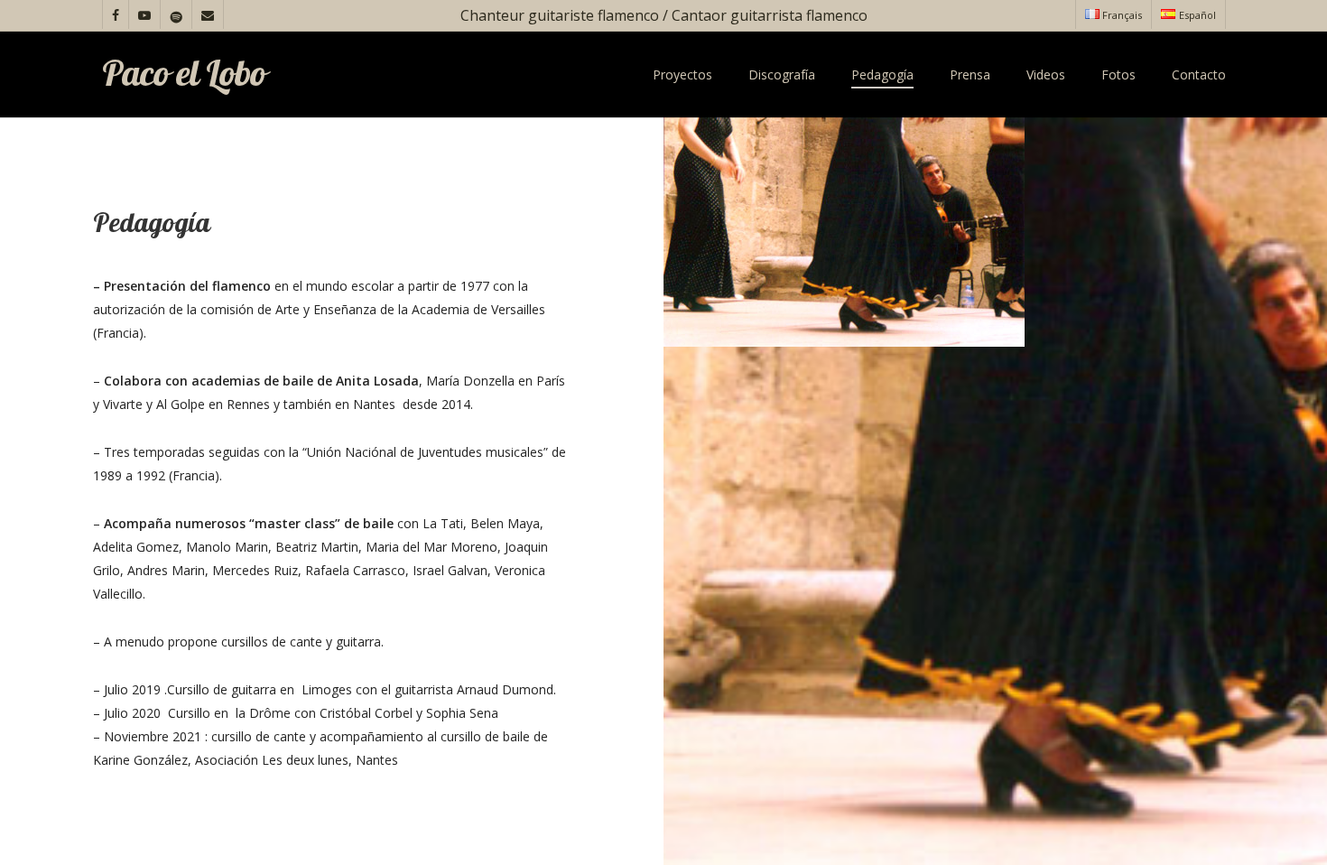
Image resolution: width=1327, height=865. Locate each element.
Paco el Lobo (183, 75)
